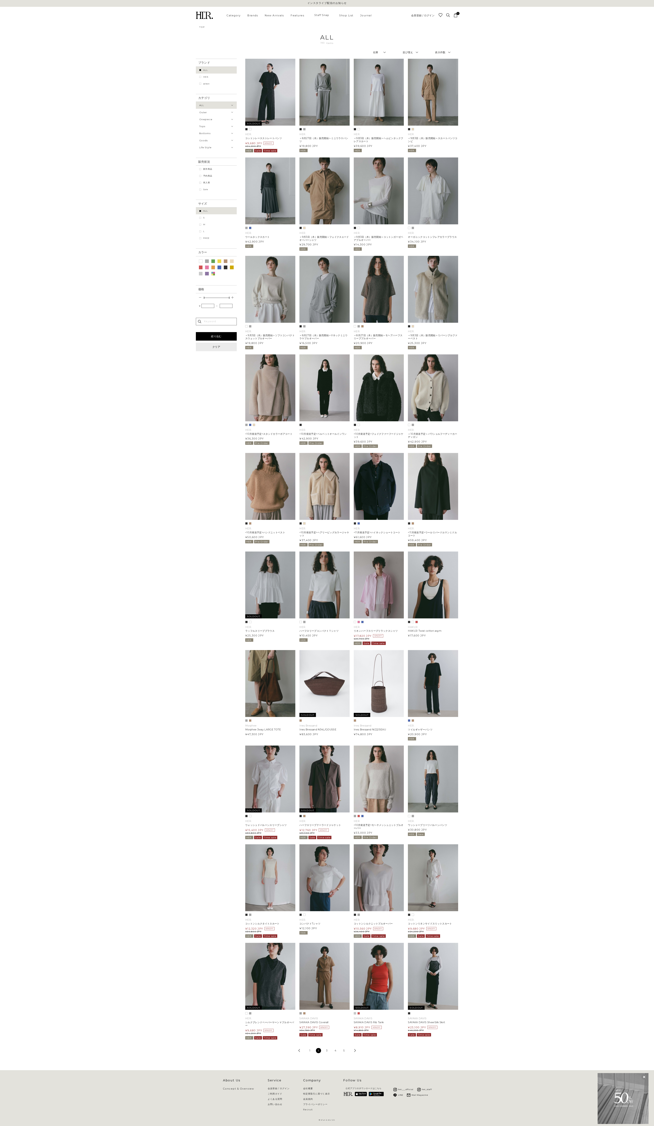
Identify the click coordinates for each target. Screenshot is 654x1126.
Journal (366, 15)
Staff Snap (321, 15)
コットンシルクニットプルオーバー (373, 923)
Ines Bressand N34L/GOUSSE (317, 729)
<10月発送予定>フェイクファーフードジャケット (378, 435)
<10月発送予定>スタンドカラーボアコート (268, 434)
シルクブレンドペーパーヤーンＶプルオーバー (269, 1024)
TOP (202, 27)
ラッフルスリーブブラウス (260, 630)
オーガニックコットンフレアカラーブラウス (432, 237)
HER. (206, 77)
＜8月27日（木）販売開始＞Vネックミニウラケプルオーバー (323, 337)
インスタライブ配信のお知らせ (327, 3)
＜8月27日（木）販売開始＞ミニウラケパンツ (323, 140)
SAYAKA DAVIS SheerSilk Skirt (426, 1022)
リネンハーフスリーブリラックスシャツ (376, 630)
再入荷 (206, 182)
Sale (205, 189)
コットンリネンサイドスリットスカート (430, 923)
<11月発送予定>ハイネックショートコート (377, 532)
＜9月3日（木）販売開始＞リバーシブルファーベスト (432, 337)
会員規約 (308, 1099)
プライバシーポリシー (315, 1104)
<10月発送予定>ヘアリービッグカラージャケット (324, 534)
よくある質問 (275, 1099)
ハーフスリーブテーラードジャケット (320, 825)
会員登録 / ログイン (422, 15)
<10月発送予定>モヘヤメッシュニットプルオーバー (378, 827)
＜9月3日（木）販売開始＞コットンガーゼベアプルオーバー (378, 239)
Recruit (308, 1109)
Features (297, 15)
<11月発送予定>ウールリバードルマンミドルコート (432, 534)
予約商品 (207, 175)
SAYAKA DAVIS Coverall (313, 1022)
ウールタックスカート (257, 237)
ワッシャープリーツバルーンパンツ (427, 825)
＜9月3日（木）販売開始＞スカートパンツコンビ (432, 140)
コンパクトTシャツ (309, 923)
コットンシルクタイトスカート (262, 923)
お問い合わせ (275, 1104)
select (206, 83)
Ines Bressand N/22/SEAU (370, 729)
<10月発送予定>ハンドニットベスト (265, 532)
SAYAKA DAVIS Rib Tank (369, 1022)
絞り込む (216, 336)
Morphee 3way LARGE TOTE (263, 729)
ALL (205, 70)
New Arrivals (274, 15)
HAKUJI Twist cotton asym (424, 630)
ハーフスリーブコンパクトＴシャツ (319, 630)
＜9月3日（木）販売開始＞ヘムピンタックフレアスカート (378, 140)
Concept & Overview (238, 1088)
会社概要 (308, 1088)
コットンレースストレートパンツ (263, 138)
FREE (206, 238)
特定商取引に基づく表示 (316, 1094)
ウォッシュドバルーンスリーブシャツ (266, 825)
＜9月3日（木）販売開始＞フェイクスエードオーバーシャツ (324, 239)
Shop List (346, 15)
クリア (216, 346)
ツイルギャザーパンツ (420, 729)
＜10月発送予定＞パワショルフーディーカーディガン (432, 435)
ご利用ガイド (275, 1094)
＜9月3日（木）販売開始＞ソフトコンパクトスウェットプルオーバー (270, 337)
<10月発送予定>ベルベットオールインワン (323, 434)
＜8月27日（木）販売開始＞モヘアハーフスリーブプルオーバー (378, 337)
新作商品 (207, 169)
